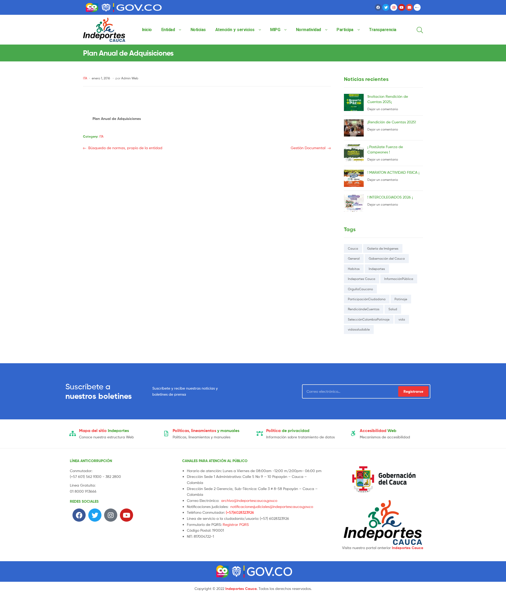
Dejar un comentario (382, 109)
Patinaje (401, 299)
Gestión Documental (308, 147)
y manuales (206, 430)
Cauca (353, 248)
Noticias (198, 29)
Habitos (354, 269)
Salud (392, 309)
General (354, 258)
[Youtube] (401, 7)
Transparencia (382, 29)
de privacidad (287, 430)
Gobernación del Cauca (387, 258)
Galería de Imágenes (382, 248)
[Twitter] (385, 7)
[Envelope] (409, 7)
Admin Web (129, 78)
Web (378, 430)
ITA (85, 78)
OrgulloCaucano (360, 289)
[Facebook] (378, 7)
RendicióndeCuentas (364, 309)
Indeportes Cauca (361, 279)
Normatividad (308, 29)
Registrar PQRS (236, 524)
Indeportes (377, 269)
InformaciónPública (398, 279)
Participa (345, 29)
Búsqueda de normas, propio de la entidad (125, 147)
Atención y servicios (235, 29)
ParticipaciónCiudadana (367, 299)
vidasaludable (359, 329)
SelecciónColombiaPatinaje (369, 319)
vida (401, 319)
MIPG (275, 29)
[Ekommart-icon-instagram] (393, 7)
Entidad (168, 29)
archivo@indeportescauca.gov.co (249, 500)
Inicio (147, 29)
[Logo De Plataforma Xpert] (417, 7)
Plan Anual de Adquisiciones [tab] (117, 118)
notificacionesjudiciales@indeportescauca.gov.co (271, 506)
